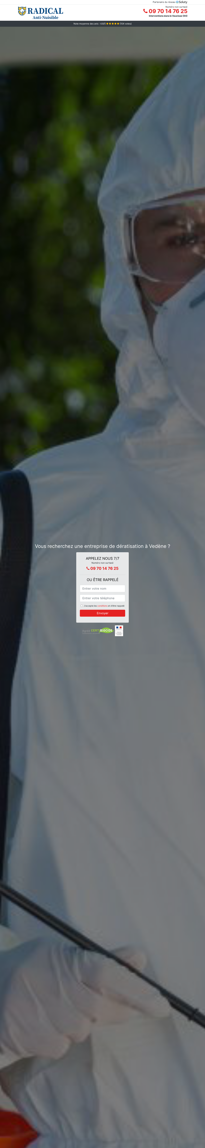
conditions (102, 605)
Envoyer (102, 613)
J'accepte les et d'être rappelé (104, 605)
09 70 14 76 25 (167, 11)
